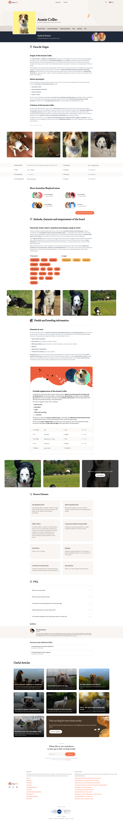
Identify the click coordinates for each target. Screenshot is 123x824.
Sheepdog (76, 260)
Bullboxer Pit (29, 794)
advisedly (48, 278)
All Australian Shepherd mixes (85, 213)
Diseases (79, 28)
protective (53, 260)
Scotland (32, 169)
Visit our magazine (56, 731)
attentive (33, 273)
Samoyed (28, 789)
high (89, 165)
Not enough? (61, 743)
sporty (45, 448)
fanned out (46, 443)
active (49, 269)
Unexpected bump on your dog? (83, 792)
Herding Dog (66, 260)
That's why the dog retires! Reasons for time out (88, 778)
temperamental (45, 264)
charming (34, 282)
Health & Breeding (65, 28)
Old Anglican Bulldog (32, 796)
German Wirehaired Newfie (33, 792)
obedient (33, 278)
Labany (28, 778)
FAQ (85, 28)
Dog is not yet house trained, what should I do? (87, 782)
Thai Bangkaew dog (31, 787)
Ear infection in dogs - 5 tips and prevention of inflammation (91, 785)
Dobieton (28, 780)
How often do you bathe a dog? (83, 787)
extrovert (42, 273)
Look (73, 28)
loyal (50, 273)
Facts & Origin (41, 28)
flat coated (46, 434)
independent (34, 260)
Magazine (58, 2)
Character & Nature (52, 28)
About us (51, 818)
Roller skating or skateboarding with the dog (87, 780)
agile (43, 269)
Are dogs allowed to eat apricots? (84, 796)
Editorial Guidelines (59, 818)
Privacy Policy (68, 759)
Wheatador (29, 782)
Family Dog (86, 260)
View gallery (100, 475)
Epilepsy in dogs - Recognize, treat (84, 798)
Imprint (67, 818)
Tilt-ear (53, 439)
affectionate (34, 269)
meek (57, 273)
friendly (44, 260)
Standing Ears (47, 439)
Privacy (72, 818)
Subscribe (70, 754)
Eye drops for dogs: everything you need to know (88, 794)
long (45, 430)
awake (57, 269)
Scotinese (29, 785)
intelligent (34, 264)
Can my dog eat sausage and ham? (84, 789)
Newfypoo (29, 798)
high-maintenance (31, 179)
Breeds (65, 2)
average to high (95, 165)
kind (41, 278)
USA (28, 169)
